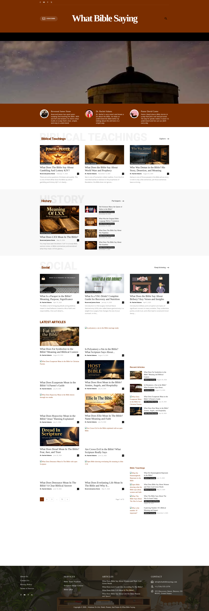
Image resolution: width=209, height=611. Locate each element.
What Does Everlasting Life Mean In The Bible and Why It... (104, 484)
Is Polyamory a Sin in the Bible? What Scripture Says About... (101, 351)
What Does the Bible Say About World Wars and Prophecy (101, 169)
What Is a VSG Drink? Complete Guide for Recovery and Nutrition (102, 298)
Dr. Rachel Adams (104, 111)
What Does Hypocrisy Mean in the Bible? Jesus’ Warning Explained (57, 417)
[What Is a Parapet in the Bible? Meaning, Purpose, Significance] (59, 283)
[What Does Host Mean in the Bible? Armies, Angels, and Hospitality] (104, 369)
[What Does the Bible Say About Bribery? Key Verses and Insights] (149, 283)
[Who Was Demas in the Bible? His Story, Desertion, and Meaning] (149, 154)
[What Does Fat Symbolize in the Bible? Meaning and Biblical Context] (59, 336)
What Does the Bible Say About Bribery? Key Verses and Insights (147, 298)
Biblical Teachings (46, 163)
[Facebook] (40, 2)
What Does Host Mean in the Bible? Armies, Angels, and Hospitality (103, 384)
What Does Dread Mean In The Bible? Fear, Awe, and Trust (59, 451)
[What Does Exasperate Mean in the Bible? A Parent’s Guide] (59, 369)
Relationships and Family (93, 292)
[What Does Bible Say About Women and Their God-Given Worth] (136, 488)
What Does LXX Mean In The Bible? (59, 237)
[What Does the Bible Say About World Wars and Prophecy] (104, 154)
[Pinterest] (47, 2)
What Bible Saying (128, 607)
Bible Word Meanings (151, 402)
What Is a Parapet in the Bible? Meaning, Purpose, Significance (56, 298)
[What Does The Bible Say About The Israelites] (91, 245)
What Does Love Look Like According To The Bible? (122, 587)
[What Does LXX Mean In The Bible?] (59, 220)
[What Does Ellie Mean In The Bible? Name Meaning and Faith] (104, 403)
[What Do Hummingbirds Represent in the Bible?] (136, 477)
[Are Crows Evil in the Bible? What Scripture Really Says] (104, 436)
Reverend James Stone (61, 111)
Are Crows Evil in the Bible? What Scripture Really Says (103, 451)
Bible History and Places (138, 163)
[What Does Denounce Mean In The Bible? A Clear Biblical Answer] (59, 470)
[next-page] (67, 499)
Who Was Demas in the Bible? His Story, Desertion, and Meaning (147, 169)
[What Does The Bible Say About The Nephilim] (91, 233)
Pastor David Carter (149, 111)
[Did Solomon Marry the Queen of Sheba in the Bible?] (91, 209)
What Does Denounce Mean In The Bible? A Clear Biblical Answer (58, 484)
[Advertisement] (149, 341)
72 (62, 499)
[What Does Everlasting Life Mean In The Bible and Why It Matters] (104, 470)
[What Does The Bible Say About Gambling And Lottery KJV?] (59, 154)
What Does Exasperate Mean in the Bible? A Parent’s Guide (58, 384)
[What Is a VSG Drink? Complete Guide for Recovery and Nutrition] (104, 283)
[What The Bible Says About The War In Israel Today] (136, 499)
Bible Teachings (137, 468)
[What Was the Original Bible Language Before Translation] (91, 221)
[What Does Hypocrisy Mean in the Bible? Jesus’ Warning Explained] (59, 403)
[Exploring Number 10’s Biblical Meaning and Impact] (136, 510)
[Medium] (44, 2)
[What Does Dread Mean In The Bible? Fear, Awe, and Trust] (59, 436)
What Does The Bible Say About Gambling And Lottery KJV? (57, 169)
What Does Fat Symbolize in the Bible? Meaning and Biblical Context (59, 350)
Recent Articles (137, 367)
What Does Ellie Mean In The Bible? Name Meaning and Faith (104, 417)
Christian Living (149, 390)
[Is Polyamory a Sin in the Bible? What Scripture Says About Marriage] (104, 336)
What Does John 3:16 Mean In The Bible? (118, 590)
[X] (51, 2)
